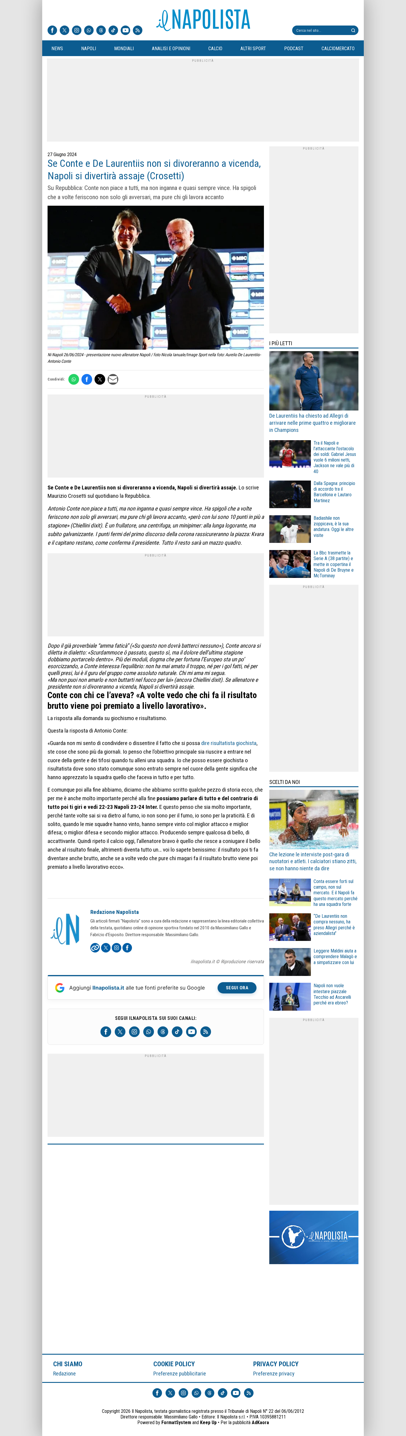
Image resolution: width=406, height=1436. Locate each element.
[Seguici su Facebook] (52, 31)
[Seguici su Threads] (101, 31)
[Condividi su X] (100, 379)
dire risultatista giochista (228, 743)
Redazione (64, 1373)
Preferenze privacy (274, 1373)
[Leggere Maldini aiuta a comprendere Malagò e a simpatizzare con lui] (290, 962)
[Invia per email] (113, 379)
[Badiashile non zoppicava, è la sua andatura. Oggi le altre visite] (290, 530)
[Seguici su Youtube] (125, 31)
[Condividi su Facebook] (86, 379)
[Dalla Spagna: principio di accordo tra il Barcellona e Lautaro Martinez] (290, 495)
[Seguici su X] (64, 31)
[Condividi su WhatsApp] (73, 379)
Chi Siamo (67, 1364)
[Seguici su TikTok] (113, 31)
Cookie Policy (174, 1364)
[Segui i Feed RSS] (137, 31)
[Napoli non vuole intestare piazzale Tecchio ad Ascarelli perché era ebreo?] (290, 997)
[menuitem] (57, 48)
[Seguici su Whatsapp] (89, 31)
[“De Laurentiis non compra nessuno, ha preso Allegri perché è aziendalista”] (290, 928)
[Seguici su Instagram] (76, 31)
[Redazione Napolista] (65, 930)
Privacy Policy (276, 1364)
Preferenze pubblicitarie (179, 1373)
